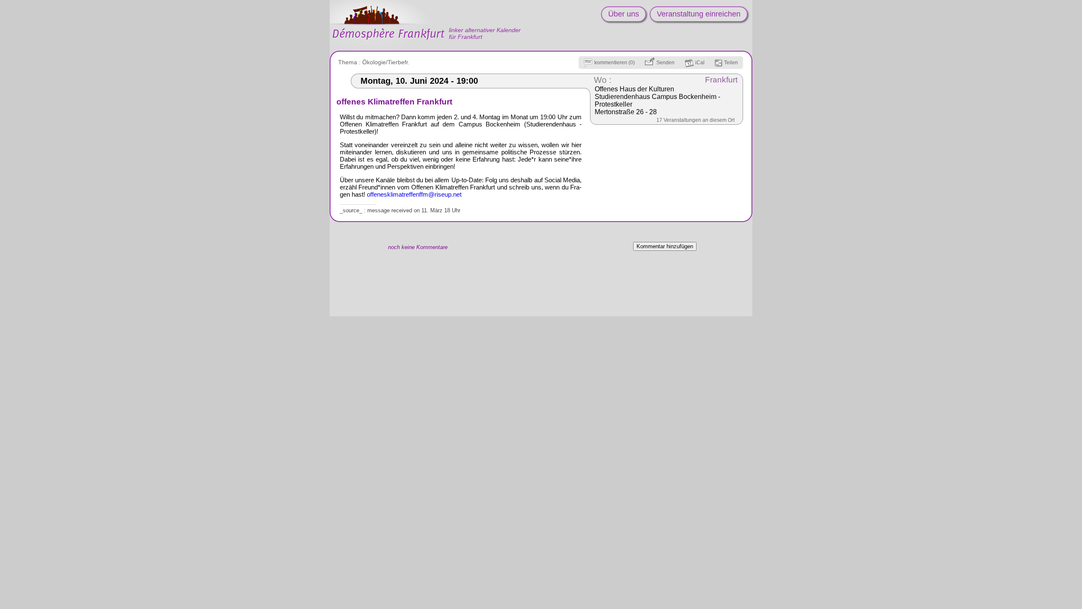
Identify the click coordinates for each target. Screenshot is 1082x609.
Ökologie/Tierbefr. (386, 62)
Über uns (623, 14)
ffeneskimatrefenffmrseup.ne (414, 194)
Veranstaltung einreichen (698, 14)
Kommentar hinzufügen (665, 246)
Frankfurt (721, 79)
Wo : (603, 80)
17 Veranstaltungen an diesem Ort (695, 120)
